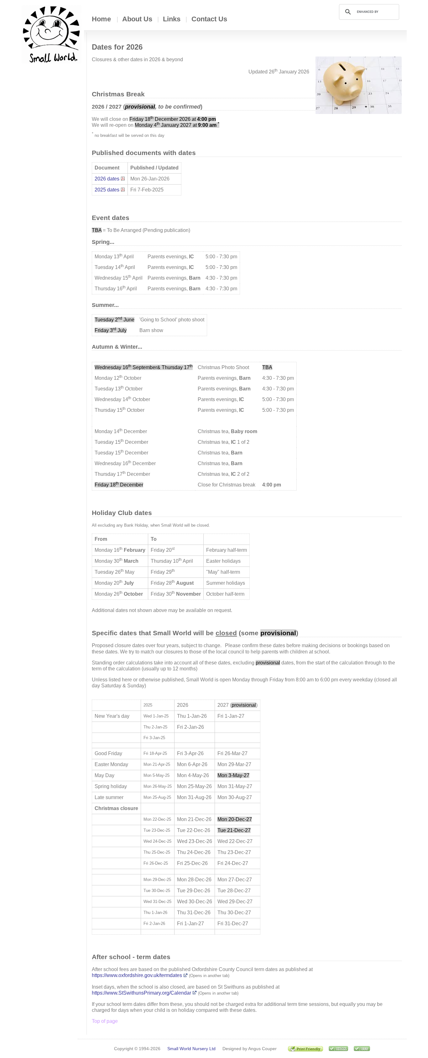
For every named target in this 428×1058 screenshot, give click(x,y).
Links (171, 19)
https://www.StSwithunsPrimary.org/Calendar (141, 993)
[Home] (51, 34)
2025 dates (107, 189)
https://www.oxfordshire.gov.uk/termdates (137, 975)
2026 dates (107, 178)
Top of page (105, 1021)
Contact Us (209, 19)
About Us (137, 19)
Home (101, 19)
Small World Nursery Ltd (191, 1048)
